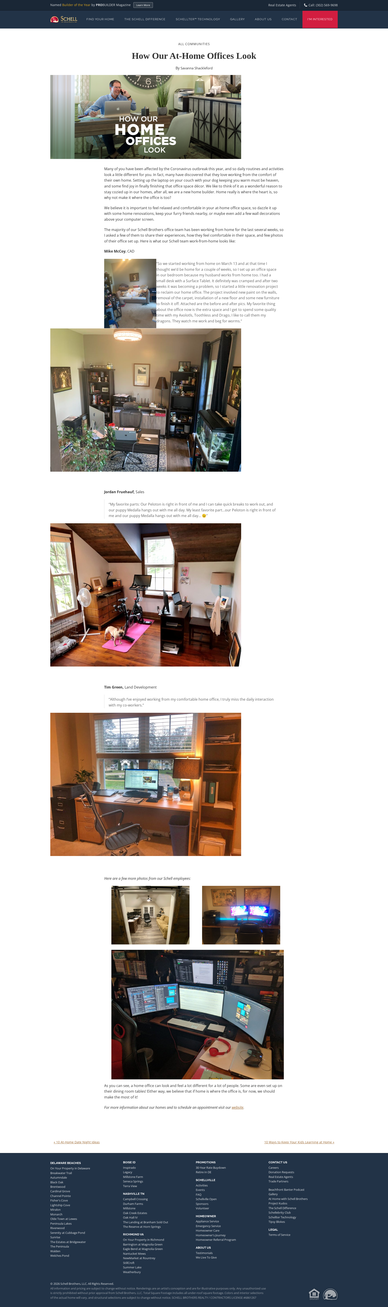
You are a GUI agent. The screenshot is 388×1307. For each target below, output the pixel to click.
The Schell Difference (144, 19)
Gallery (237, 19)
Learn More (143, 5)
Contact (289, 19)
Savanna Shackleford (197, 68)
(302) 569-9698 (327, 5)
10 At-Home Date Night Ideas (77, 1142)
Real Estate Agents (282, 5)
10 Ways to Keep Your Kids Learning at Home (299, 1142)
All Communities (194, 44)
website (237, 1107)
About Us (263, 19)
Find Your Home (100, 19)
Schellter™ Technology (198, 19)
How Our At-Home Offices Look (194, 56)
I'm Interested (320, 19)
